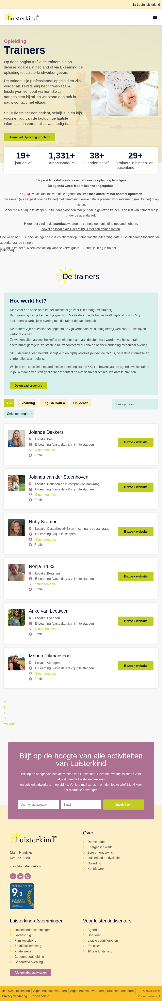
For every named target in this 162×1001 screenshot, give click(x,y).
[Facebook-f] (13, 876)
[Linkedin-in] (20, 876)
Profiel (38, 455)
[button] (155, 17)
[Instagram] (27, 876)
